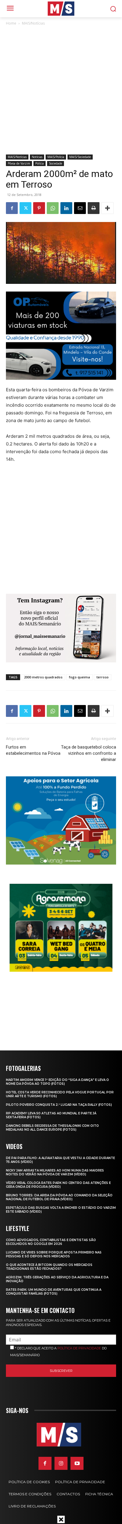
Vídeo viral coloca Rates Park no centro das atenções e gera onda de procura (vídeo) (58, 1185)
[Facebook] (12, 208)
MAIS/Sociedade (80, 157)
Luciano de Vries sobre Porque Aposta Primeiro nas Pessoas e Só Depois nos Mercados (54, 1254)
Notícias (37, 157)
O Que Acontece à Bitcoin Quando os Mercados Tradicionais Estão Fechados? (49, 1267)
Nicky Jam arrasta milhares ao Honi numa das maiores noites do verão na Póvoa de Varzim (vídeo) (55, 1172)
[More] (107, 208)
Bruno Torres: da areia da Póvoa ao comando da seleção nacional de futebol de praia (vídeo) (59, 1197)
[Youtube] (77, 1463)
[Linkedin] (66, 208)
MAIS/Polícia (55, 157)
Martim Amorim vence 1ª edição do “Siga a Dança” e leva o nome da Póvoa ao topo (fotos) (57, 1082)
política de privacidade (79, 1348)
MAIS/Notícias (33, 23)
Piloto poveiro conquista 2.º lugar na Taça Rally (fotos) (59, 1105)
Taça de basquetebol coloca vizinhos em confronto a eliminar (88, 753)
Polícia (39, 163)
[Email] (80, 208)
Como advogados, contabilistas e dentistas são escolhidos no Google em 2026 (51, 1242)
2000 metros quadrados (43, 677)
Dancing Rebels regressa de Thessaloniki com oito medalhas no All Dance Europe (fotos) (52, 1128)
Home (11, 23)
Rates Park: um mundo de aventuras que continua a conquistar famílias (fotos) (53, 1292)
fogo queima (79, 677)
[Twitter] (25, 208)
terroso (103, 677)
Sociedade (55, 163)
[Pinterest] (39, 208)
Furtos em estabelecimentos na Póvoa (33, 750)
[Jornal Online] (61, 8)
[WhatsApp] (53, 208)
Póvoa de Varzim (19, 163)
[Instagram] (61, 1463)
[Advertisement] (61, 91)
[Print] (93, 208)
